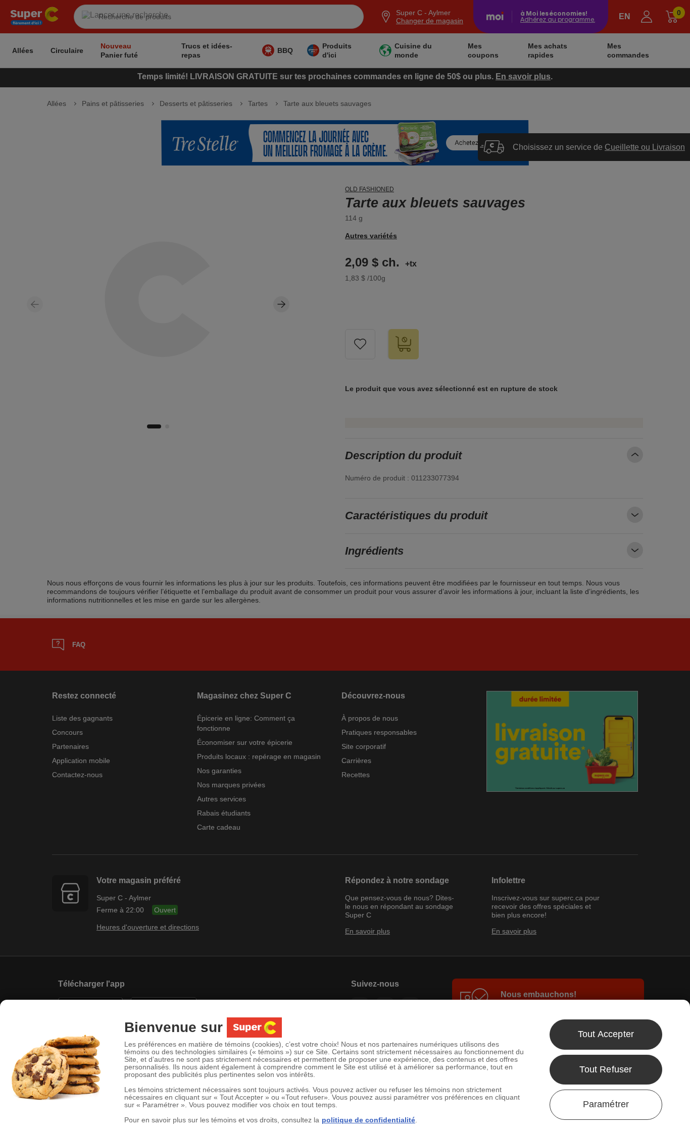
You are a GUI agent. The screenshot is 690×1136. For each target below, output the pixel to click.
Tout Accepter (606, 1034)
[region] (345, 1068)
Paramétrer (606, 1104)
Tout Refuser (605, 1069)
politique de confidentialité (368, 1120)
